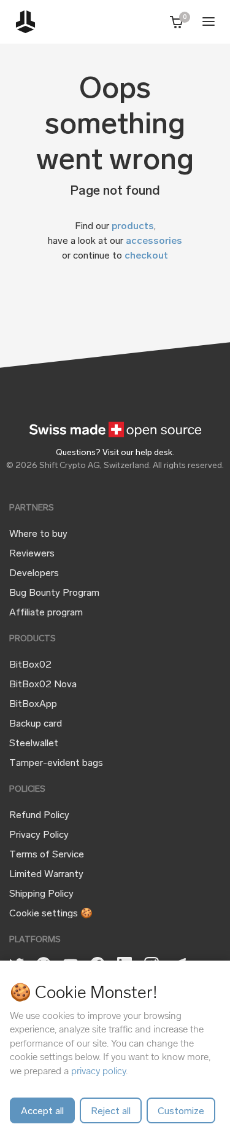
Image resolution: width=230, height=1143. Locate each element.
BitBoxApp (33, 704)
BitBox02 (30, 665)
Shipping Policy (41, 894)
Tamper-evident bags (56, 763)
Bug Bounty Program (54, 593)
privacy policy (98, 1071)
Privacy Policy (39, 835)
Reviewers (32, 554)
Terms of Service (46, 855)
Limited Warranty (46, 875)
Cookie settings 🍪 (51, 914)
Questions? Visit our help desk (114, 453)
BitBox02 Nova (43, 685)
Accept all (42, 1112)
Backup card (35, 724)
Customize (181, 1112)
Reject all (111, 1112)
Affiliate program (46, 613)
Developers (34, 574)
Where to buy (38, 534)
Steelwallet (33, 744)
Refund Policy (39, 816)
